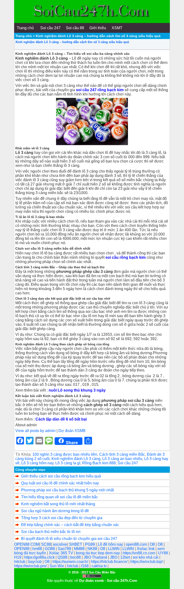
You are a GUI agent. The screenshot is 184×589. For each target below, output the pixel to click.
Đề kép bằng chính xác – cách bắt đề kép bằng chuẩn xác (70, 525)
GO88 (50, 549)
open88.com (137, 544)
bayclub (35, 562)
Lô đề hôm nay (111, 544)
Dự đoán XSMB (72, 431)
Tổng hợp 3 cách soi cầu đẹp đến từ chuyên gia (61, 518)
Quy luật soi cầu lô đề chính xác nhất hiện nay (60, 483)
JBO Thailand (96, 557)
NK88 (92, 549)
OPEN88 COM (26, 544)
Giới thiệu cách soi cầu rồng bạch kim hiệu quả (61, 476)
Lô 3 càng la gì (67, 463)
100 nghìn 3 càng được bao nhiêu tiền (64, 454)
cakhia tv (100, 566)
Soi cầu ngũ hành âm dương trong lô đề (55, 511)
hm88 (37, 549)
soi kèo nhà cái (146, 557)
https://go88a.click (40, 557)
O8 (153, 544)
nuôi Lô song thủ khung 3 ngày (77, 390)
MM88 (80, 549)
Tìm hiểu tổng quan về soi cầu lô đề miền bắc (59, 497)
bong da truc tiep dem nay (98, 553)
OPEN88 (22, 549)
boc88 (76, 557)
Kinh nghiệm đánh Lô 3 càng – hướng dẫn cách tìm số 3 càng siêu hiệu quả (72, 42)
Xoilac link (146, 549)
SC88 (46, 544)
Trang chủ (23, 36)
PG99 (90, 544)
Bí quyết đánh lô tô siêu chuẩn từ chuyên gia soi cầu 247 (69, 539)
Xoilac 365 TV (61, 553)
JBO (114, 557)
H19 (18, 557)
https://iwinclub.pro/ (31, 566)
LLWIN (114, 549)
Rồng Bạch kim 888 (99, 463)
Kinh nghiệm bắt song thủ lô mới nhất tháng (58, 504)
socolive (60, 544)
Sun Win (57, 566)
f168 (85, 566)
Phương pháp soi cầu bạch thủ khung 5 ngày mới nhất (67, 490)
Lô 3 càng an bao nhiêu (122, 459)
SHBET (76, 544)
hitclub (20, 562)
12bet (125, 557)
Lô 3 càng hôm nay (37, 463)
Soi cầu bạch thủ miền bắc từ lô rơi (50, 532)
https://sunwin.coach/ (70, 562)
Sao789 (65, 549)
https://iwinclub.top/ (147, 562)
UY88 (163, 553)
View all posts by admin (35, 431)
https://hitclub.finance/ (109, 562)
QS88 (63, 557)
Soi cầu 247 (128, 463)
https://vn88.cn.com (139, 553)
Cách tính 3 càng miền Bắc (122, 454)
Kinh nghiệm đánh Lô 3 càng (76, 459)
